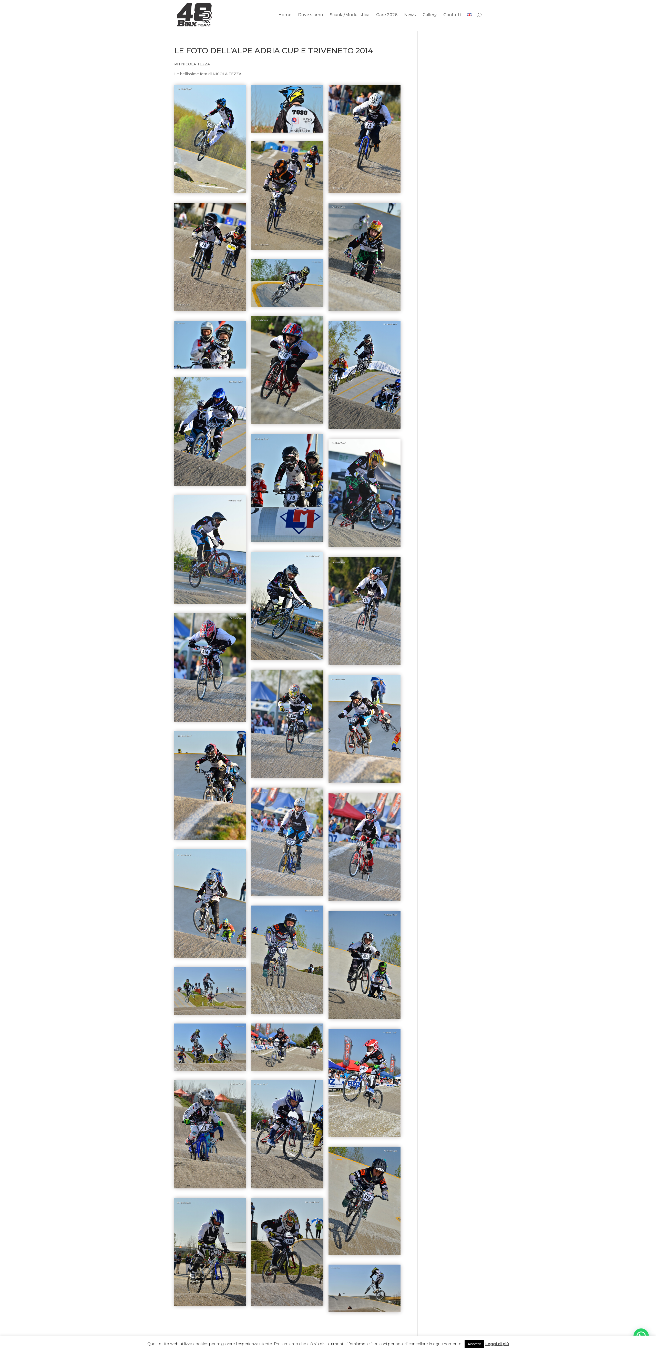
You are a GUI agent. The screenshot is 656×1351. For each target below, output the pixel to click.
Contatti (452, 15)
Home (284, 15)
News (410, 15)
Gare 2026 (386, 15)
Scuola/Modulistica (350, 15)
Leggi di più (497, 1343)
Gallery (430, 15)
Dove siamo (310, 15)
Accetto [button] (474, 1344)
